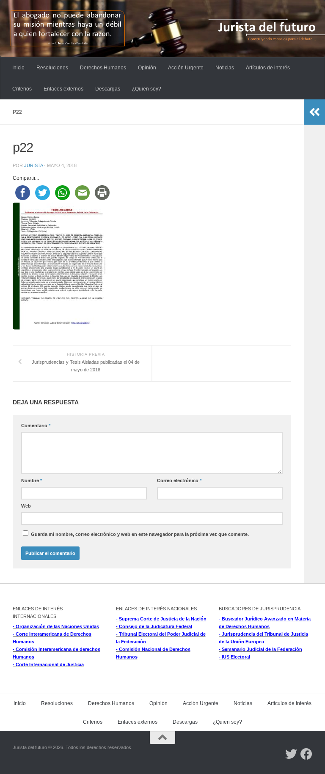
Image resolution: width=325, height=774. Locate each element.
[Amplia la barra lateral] (314, 112)
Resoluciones (52, 68)
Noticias (224, 68)
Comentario (35, 425)
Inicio (18, 68)
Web (26, 505)
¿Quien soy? (146, 89)
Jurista (33, 165)
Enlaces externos (63, 89)
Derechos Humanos (103, 68)
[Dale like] (306, 754)
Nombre (31, 480)
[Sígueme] (291, 754)
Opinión (147, 68)
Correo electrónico (179, 480)
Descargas (107, 89)
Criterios (22, 89)
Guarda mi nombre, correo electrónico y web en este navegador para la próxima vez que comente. (140, 534)
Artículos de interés (268, 68)
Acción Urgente (186, 68)
